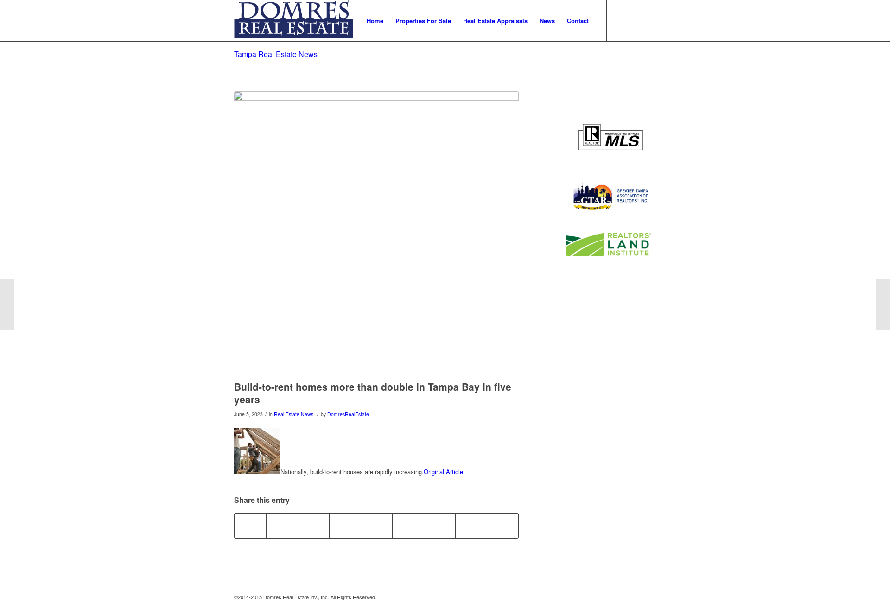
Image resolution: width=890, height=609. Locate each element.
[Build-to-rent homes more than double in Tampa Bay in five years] (376, 233)
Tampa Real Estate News (276, 54)
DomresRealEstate (348, 414)
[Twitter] (621, 20)
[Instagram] (649, 20)
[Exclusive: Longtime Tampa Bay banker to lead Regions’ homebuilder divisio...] (883, 304)
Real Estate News (293, 414)
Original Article (443, 471)
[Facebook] (635, 20)
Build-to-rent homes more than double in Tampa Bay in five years (372, 393)
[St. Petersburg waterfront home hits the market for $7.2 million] (7, 304)
